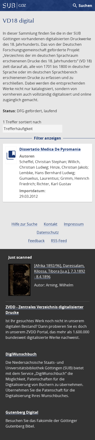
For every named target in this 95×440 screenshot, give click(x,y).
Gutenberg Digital (22, 412)
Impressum (74, 224)
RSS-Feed (59, 240)
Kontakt (50, 224)
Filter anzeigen (47, 138)
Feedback (36, 240)
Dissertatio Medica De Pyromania (50, 149)
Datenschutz (48, 232)
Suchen (82, 5)
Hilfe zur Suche (24, 224)
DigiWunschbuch (21, 354)
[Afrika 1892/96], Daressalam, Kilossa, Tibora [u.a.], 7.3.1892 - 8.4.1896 (59, 271)
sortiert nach (30, 121)
